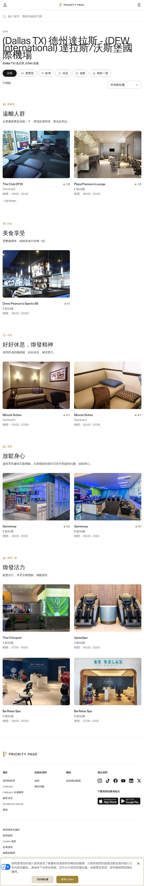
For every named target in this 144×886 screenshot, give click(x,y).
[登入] (5, 5)
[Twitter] (139, 781)
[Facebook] (115, 781)
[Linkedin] (131, 781)
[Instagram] (100, 781)
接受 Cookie (67, 879)
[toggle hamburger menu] (139, 5)
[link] (108, 801)
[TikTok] (108, 781)
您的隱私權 (42, 879)
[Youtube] (123, 781)
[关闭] (138, 863)
